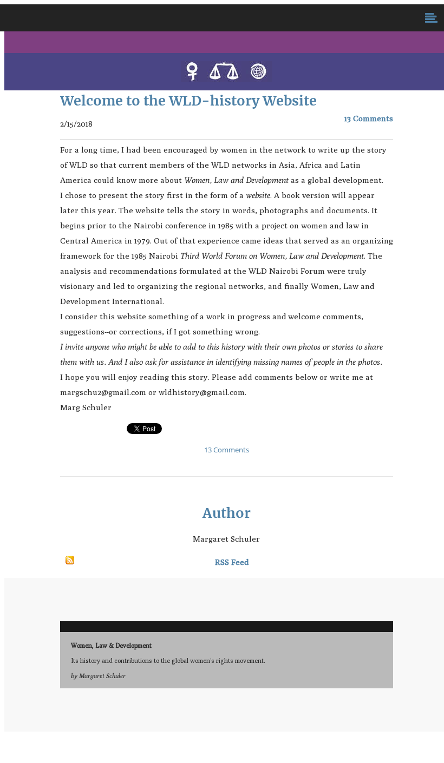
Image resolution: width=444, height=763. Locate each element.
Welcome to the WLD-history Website (188, 100)
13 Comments (368, 118)
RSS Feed (232, 562)
